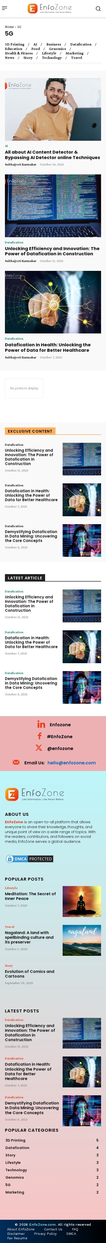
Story (28, 58)
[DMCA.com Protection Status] (29, 862)
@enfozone (60, 748)
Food (35, 49)
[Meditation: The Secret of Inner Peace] (82, 901)
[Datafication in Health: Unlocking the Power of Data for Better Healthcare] (53, 302)
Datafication (80, 44)
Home (9, 27)
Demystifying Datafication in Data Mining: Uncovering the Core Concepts (31, 536)
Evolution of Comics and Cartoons (29, 974)
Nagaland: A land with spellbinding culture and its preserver (29, 937)
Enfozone (60, 725)
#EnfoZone (59, 736)
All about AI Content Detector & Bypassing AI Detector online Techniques (52, 155)
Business (53, 44)
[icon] (41, 726)
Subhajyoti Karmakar (20, 164)
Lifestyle (49, 53)
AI (35, 44)
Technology (52, 58)
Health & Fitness (19, 53)
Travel (76, 58)
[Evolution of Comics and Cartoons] (82, 979)
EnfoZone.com (42, 1224)
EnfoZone (14, 822)
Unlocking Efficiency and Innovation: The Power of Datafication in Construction (52, 251)
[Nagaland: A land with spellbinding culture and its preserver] (82, 940)
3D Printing (14, 44)
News (9, 58)
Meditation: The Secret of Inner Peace (30, 896)
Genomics (57, 49)
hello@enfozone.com (72, 763)
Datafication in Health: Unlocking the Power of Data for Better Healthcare (48, 347)
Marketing (75, 53)
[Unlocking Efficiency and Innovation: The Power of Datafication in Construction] (53, 205)
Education (13, 49)
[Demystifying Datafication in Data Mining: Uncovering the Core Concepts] (82, 540)
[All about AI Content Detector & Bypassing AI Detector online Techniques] (53, 109)
